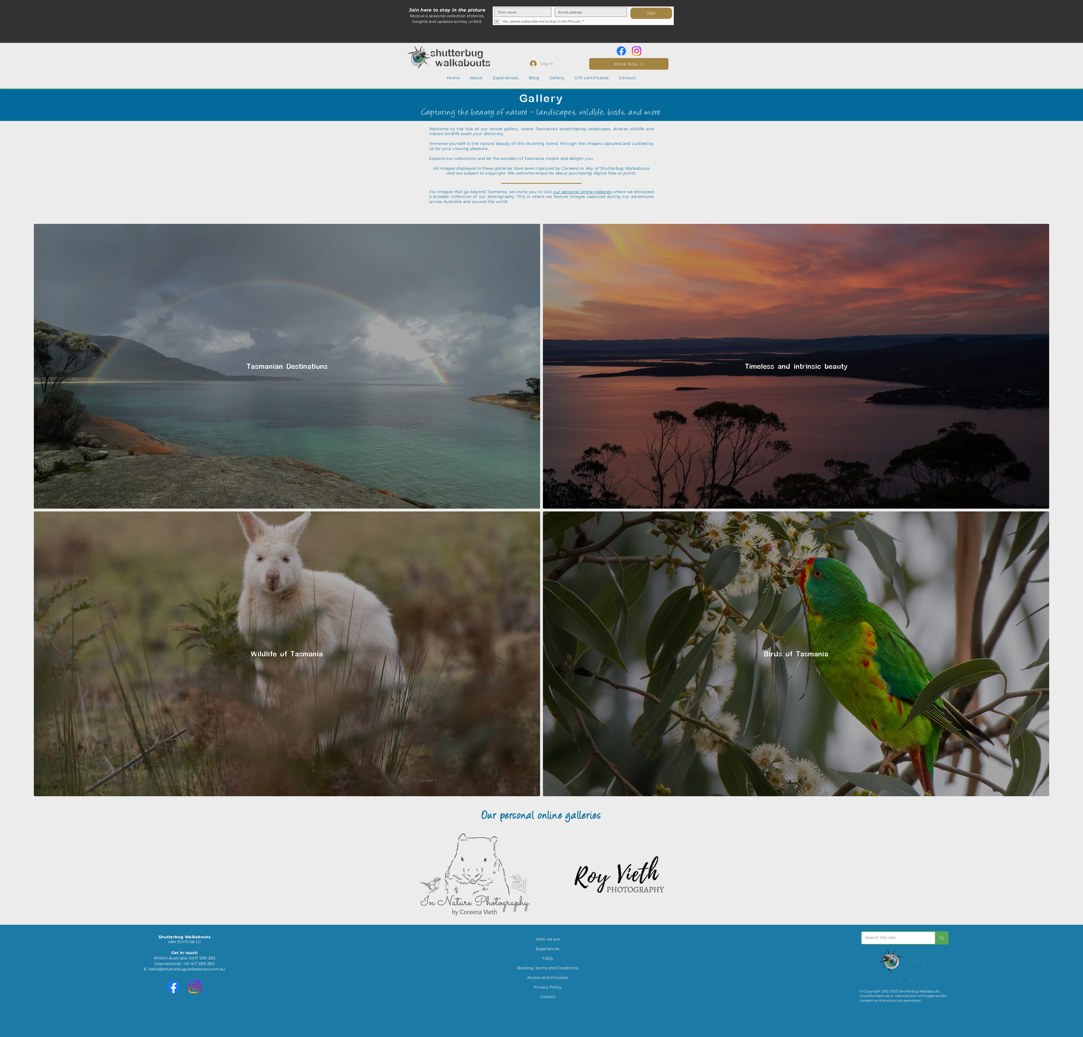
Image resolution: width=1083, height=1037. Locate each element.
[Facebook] (621, 51)
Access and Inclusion (547, 977)
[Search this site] (941, 938)
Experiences (547, 948)
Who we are (548, 939)
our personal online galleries (582, 191)
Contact (548, 996)
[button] (476, 78)
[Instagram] (636, 51)
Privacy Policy (548, 987)
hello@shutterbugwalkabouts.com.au (187, 969)
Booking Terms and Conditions (547, 967)
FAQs (547, 958)
